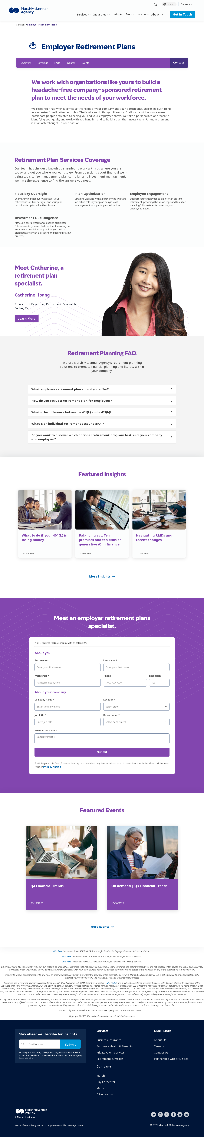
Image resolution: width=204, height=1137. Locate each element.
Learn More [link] (27, 318)
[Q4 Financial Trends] (61, 852)
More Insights (100, 576)
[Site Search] (155, 4)
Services (82, 14)
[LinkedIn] (186, 1114)
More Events (99, 927)
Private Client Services (110, 1052)
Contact (178, 62)
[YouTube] (179, 1114)
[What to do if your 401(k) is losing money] (45, 510)
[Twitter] (166, 1114)
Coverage (43, 63)
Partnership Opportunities (171, 1059)
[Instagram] (160, 1114)
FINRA (107, 983)
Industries (99, 14)
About (155, 14)
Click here (57, 951)
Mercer (101, 1088)
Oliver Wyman (105, 1094)
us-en (170, 4)
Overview (26, 63)
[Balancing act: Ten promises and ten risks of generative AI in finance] (102, 510)
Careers (185, 4)
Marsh (100, 1075)
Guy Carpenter (105, 1082)
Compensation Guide (56, 1125)
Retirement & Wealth (110, 1059)
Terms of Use (21, 1125)
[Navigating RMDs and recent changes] (159, 510)
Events (129, 14)
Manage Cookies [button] (76, 1125)
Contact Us (161, 1052)
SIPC (114, 983)
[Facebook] (173, 1114)
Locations (142, 14)
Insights (117, 14)
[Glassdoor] (153, 1114)
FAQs (57, 63)
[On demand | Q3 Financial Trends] (142, 852)
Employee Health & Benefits (114, 1046)
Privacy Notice (36, 1125)
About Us (160, 1040)
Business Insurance (108, 1040)
